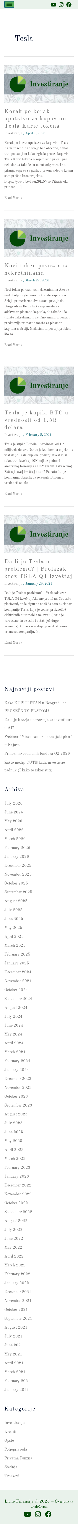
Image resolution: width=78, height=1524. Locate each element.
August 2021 (16, 1327)
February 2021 (17, 1381)
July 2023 (13, 1123)
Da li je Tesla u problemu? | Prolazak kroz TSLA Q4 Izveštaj (38, 569)
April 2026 (14, 830)
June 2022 (13, 1239)
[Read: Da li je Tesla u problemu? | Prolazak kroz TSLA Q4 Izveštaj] (39, 534)
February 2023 (17, 1168)
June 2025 (13, 919)
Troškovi (11, 1476)
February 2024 (17, 1061)
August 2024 (16, 1008)
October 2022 (16, 1203)
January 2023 (16, 1176)
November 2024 (18, 981)
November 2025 (18, 874)
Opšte (9, 1441)
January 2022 (16, 1283)
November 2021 (18, 1301)
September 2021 (18, 1319)
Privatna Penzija (18, 1458)
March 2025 (15, 946)
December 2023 (17, 1079)
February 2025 (17, 954)
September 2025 (18, 892)
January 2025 (16, 963)
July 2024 (13, 1017)
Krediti (10, 1432)
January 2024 (16, 1070)
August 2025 (16, 901)
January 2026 (16, 857)
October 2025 (16, 883)
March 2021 (15, 1372)
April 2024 (14, 1043)
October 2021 (16, 1310)
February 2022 (17, 1274)
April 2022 (14, 1256)
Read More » (13, 197)
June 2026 (13, 812)
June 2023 (13, 1132)
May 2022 (13, 1248)
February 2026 (17, 848)
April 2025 (14, 937)
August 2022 (16, 1221)
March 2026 (15, 839)
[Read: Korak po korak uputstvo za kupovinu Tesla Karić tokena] (39, 84)
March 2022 (15, 1265)
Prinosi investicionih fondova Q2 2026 (37, 754)
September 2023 (18, 1105)
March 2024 (15, 1052)
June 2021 (13, 1345)
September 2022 (18, 1212)
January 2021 (16, 1390)
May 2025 (13, 928)
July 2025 (13, 910)
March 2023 (15, 1159)
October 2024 (16, 990)
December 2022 (17, 1185)
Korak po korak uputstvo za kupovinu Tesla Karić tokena (35, 119)
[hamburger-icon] (9, 4)
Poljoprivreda (15, 1449)
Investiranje (13, 133)
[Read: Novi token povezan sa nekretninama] (39, 238)
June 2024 (13, 1025)
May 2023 (13, 1141)
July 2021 (13, 1336)
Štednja (10, 1467)
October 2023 (16, 1097)
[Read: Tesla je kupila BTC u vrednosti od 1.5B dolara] (39, 385)
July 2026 (13, 803)
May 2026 (13, 821)
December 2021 (17, 1292)
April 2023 (14, 1150)
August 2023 (16, 1114)
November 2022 (18, 1194)
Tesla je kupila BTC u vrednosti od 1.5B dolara (36, 420)
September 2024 (18, 999)
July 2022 (13, 1230)
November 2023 (18, 1088)
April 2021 (14, 1363)
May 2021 (13, 1354)
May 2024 (13, 1034)
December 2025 (17, 866)
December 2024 (17, 972)
